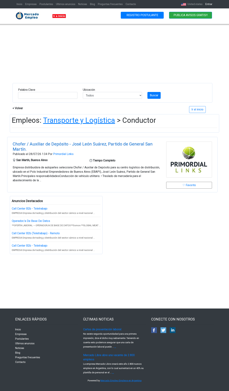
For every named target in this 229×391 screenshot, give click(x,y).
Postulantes (46, 4)
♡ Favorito (189, 185)
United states (195, 4)
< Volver (18, 108)
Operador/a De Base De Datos (31, 221)
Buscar (154, 95)
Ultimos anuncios (65, 4)
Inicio (19, 4)
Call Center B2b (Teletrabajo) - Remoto (36, 233)
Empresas (31, 4)
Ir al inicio (197, 109)
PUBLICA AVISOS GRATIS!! (191, 15)
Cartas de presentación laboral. (102, 329)
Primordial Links (63, 154)
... (115, 346)
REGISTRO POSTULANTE (142, 15)
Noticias (82, 4)
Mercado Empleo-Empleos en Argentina (121, 380)
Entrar (208, 4)
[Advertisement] (114, 51)
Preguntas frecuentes (110, 4)
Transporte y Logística (79, 120)
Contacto (131, 4)
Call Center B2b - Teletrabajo (29, 208)
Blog (92, 4)
